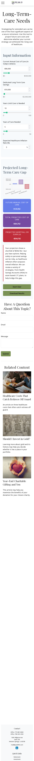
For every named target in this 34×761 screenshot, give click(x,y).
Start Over (17, 287)
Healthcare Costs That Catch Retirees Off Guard (17, 397)
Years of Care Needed (11, 122)
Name (3, 313)
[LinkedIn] (17, 748)
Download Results (17, 293)
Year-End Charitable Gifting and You (14, 482)
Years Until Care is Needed (14, 103)
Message (4, 336)
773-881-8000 (19, 732)
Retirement (17, 757)
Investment (17, 759)
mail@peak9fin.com (17, 745)
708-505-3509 (19, 734)
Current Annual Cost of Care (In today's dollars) (15, 62)
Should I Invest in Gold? (16, 439)
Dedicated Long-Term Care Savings (14, 83)
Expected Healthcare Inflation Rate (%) (15, 141)
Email (3, 325)
